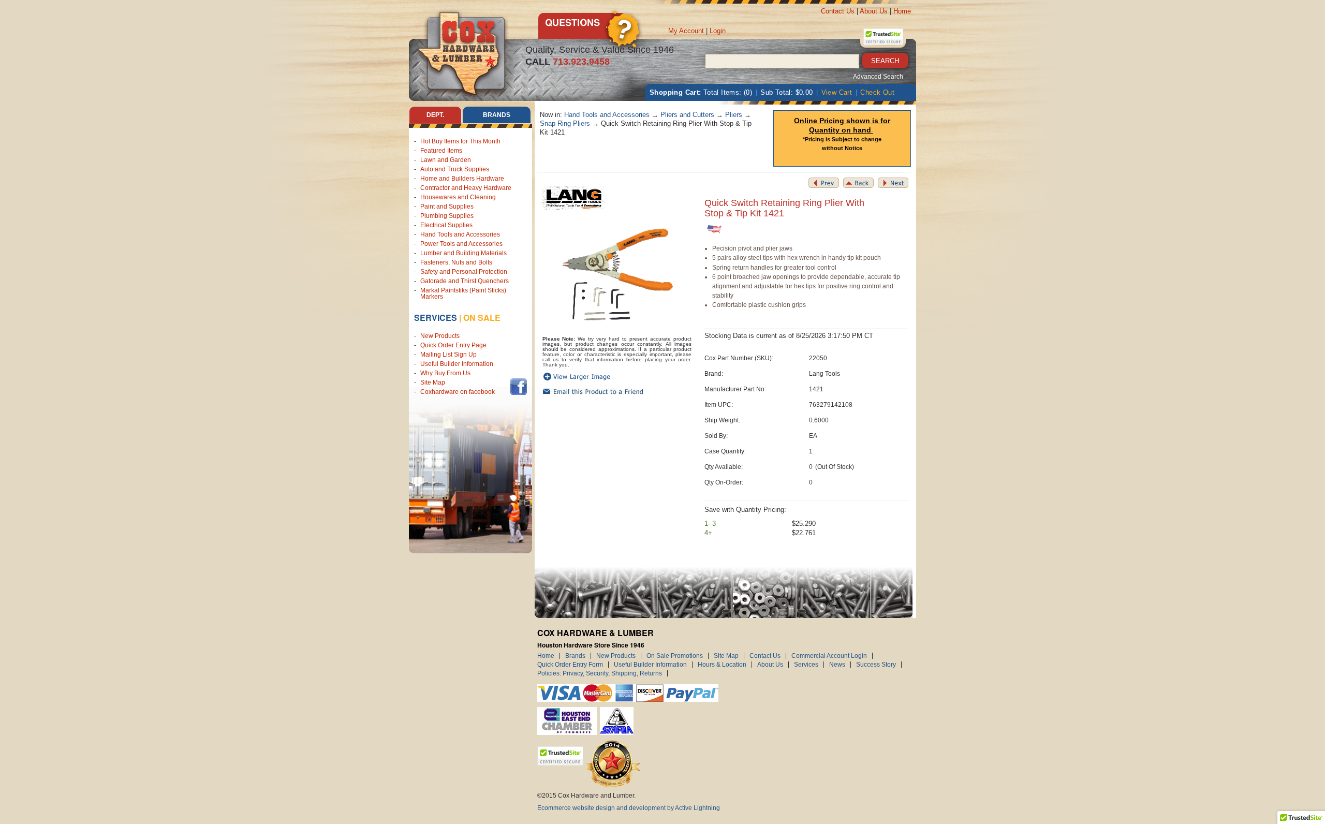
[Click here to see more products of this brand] (573, 198)
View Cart (836, 92)
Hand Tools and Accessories (460, 234)
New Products (440, 336)
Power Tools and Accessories (461, 243)
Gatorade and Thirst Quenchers (464, 281)
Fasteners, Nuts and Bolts (456, 262)
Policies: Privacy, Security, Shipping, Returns (599, 673)
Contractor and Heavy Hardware (465, 188)
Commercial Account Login (829, 655)
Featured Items (441, 150)
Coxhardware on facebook (459, 391)
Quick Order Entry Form (570, 664)
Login (718, 31)
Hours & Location (722, 664)
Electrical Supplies (446, 225)
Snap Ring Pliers (565, 123)
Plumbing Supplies (447, 215)
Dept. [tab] (435, 115)
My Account (686, 31)
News (837, 664)
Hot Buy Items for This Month (460, 141)
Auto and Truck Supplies (454, 169)
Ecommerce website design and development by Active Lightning (628, 808)
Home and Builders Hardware (462, 178)
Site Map (432, 382)
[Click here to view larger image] (617, 275)
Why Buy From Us (445, 373)
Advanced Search (878, 76)
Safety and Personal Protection (463, 271)
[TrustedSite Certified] (883, 36)
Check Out (877, 92)
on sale (481, 317)
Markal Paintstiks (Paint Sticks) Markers (463, 293)
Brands (575, 655)
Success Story (876, 664)
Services (435, 317)
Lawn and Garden (445, 160)
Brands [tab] (496, 115)
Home (902, 11)
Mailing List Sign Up (448, 354)
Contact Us (838, 11)
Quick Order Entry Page (453, 345)
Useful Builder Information (456, 363)
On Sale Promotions (674, 655)
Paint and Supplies (447, 206)
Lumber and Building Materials (463, 253)
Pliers (733, 115)
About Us (874, 11)
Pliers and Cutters (687, 115)
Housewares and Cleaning (458, 197)
